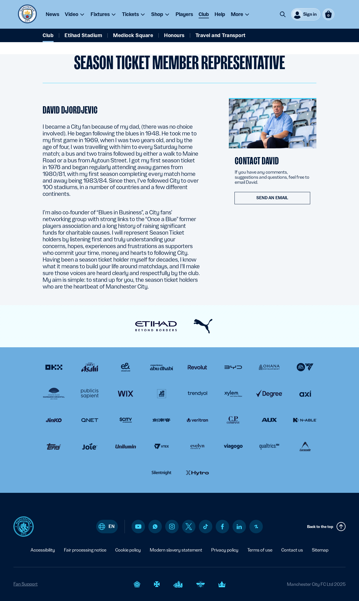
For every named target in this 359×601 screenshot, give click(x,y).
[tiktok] (205, 526)
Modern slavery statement (176, 550)
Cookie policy (128, 550)
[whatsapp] (155, 526)
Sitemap (320, 550)
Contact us (292, 550)
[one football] (256, 526)
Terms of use (259, 550)
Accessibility (43, 550)
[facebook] (222, 526)
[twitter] (188, 526)
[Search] (283, 14)
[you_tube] (138, 526)
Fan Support (25, 584)
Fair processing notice (85, 550)
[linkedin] (239, 526)
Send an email (272, 198)
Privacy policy (224, 550)
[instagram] (172, 526)
